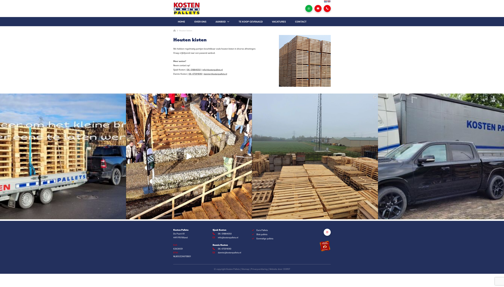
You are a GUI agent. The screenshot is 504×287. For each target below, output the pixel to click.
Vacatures (279, 21)
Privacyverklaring (259, 269)
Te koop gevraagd (251, 21)
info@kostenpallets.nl (212, 69)
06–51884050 (194, 69)
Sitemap (245, 269)
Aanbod (221, 21)
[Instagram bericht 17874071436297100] (63, 156)
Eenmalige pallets (264, 238)
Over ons (200, 21)
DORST (286, 269)
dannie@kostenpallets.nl (215, 73)
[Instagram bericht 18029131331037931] (441, 156)
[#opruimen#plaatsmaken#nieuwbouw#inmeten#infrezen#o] (315, 156)
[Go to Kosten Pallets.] (174, 30)
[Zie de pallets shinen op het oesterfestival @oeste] (189, 156)
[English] (328, 1)
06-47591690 (195, 73)
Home (181, 21)
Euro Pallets (262, 230)
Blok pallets (261, 234)
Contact (300, 21)
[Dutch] (325, 1)
